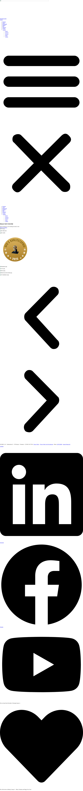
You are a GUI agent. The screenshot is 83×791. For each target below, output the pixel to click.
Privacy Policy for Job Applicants (46, 444)
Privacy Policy (36, 444)
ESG (3, 26)
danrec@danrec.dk (66, 444)
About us (4, 27)
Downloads (4, 24)
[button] (41, 121)
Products (4, 21)
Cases (3, 23)
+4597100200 (59, 444)
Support (3, 25)
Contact (3, 28)
